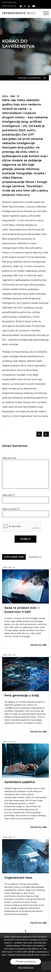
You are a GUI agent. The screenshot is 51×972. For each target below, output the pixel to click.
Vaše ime (8, 495)
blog (19, 13)
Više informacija (25, 967)
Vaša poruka (9, 458)
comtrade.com (9, 2)
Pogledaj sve (34, 557)
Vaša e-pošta (11, 509)
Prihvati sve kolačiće (26, 961)
